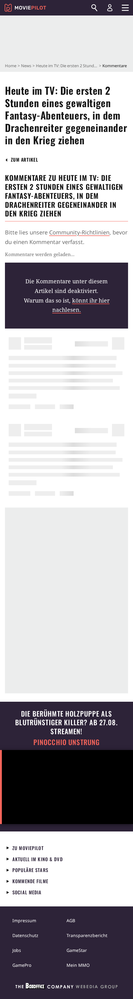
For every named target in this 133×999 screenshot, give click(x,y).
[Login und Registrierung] (110, 7)
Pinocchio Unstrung (66, 742)
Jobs (16, 950)
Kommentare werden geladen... (40, 254)
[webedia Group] (66, 987)
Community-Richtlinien (79, 232)
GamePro (21, 965)
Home (10, 65)
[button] (24, 160)
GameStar (76, 950)
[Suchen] (94, 7)
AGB (70, 920)
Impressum (24, 920)
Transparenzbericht (86, 935)
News (26, 65)
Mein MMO (78, 965)
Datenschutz (25, 935)
